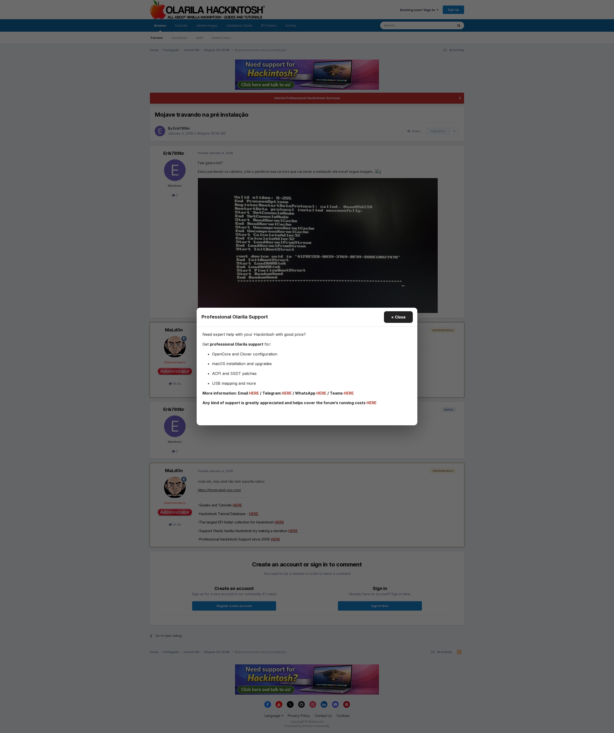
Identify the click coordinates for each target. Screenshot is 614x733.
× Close (398, 317)
